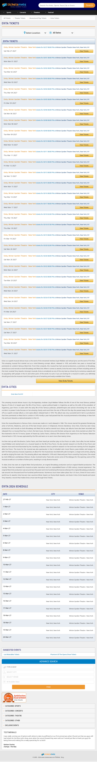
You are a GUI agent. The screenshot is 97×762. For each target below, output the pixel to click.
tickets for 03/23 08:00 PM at (46, 277)
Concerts (23, 12)
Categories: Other (12, 720)
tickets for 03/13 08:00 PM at (46, 172)
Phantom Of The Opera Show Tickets (63, 654)
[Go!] (89, 5)
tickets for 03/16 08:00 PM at (46, 193)
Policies (57, 757)
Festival (51, 12)
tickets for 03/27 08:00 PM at (46, 329)
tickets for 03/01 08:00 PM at (46, 57)
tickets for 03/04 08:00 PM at (46, 89)
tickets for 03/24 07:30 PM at (46, 297)
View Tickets (84, 51)
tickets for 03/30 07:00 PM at (46, 339)
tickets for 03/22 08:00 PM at (46, 266)
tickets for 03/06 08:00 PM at (46, 110)
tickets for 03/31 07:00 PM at (46, 349)
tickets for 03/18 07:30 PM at (46, 224)
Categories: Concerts (14, 711)
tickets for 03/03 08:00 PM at (46, 78)
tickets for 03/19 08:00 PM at (46, 235)
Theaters (37, 12)
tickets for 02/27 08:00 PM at (46, 47)
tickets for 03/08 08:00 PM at (46, 120)
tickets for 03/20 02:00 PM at (46, 245)
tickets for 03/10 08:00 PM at (46, 141)
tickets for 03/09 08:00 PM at (46, 131)
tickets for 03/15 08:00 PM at (46, 183)
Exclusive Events (12, 725)
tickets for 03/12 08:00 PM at (46, 162)
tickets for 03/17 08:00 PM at (46, 203)
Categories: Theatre (13, 716)
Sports (9, 12)
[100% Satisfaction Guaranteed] (14, 697)
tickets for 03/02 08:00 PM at (46, 68)
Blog (62, 757)
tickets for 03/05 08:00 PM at (46, 99)
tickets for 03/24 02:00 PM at (46, 287)
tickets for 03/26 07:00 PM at (46, 308)
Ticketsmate (18, 5)
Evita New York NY (17, 394)
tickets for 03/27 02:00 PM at (46, 318)
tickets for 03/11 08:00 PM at (46, 151)
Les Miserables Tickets (11, 654)
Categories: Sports (13, 706)
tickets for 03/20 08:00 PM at (46, 256)
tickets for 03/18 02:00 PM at (46, 214)
